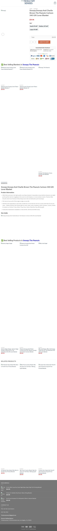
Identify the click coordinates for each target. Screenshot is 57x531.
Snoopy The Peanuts (31, 65)
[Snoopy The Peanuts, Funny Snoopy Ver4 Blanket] (47, 119)
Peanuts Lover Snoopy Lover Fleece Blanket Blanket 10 (28, 87)
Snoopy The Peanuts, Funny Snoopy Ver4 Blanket (45, 174)
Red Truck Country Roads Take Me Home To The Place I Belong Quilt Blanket (28, 472)
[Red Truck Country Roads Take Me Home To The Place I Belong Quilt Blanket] (28, 416)
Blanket (36, 8)
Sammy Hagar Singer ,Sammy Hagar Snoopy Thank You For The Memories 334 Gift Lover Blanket (9, 350)
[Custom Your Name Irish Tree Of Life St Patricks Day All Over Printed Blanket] (47, 416)
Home (31, 8)
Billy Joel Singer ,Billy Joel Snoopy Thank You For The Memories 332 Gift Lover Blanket (47, 350)
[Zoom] (3, 34)
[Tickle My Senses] (28, 3)
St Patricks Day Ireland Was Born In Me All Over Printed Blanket (9, 471)
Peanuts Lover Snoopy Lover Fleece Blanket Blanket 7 (9, 87)
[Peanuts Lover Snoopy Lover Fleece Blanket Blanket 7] (9, 75)
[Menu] (2, 3)
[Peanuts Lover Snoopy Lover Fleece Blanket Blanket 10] (28, 75)
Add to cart (44, 42)
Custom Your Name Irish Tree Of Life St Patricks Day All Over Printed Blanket (46, 472)
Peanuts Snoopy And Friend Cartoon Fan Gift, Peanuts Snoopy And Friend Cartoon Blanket (28, 350)
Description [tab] (4, 183)
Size (31, 23)
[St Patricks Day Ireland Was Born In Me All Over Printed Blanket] (9, 416)
